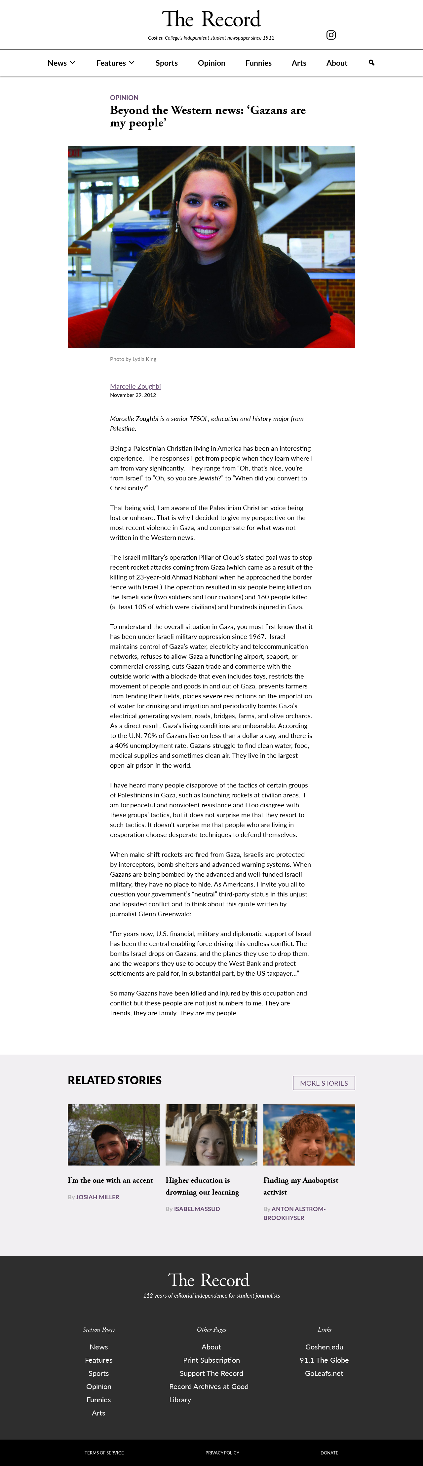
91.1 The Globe (324, 1359)
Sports (167, 62)
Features (111, 62)
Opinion (211, 62)
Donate (329, 1452)
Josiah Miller (97, 1197)
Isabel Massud (197, 1208)
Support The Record (211, 1373)
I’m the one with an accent (110, 1180)
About (337, 62)
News (57, 62)
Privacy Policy (222, 1452)
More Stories (324, 1083)
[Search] (371, 62)
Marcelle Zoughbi (135, 386)
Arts (299, 62)
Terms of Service (104, 1452)
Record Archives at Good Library (209, 1393)
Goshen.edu (324, 1346)
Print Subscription (211, 1359)
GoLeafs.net (324, 1373)
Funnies (259, 62)
